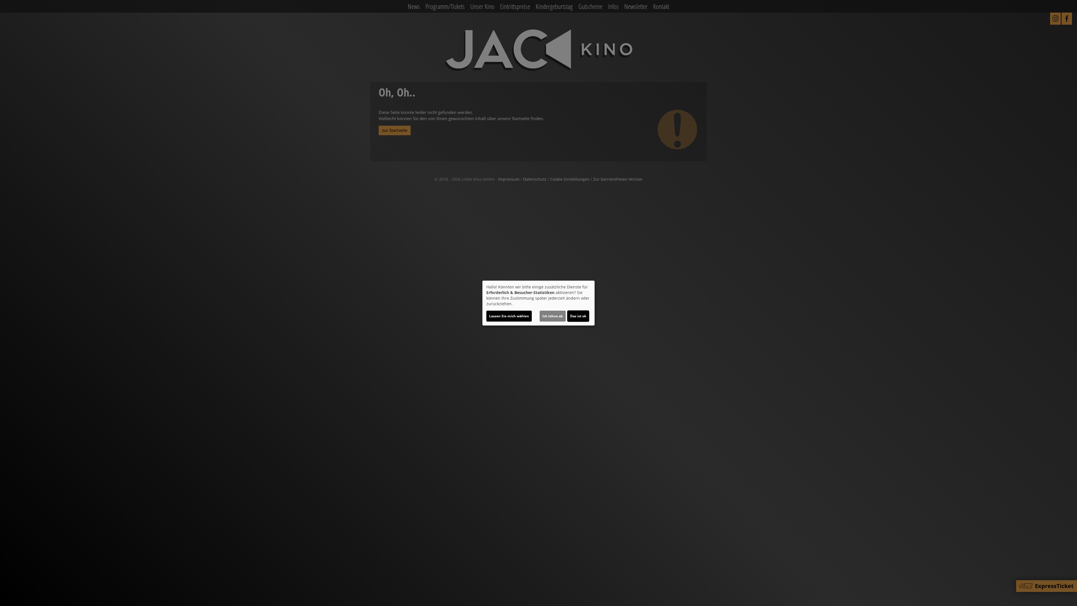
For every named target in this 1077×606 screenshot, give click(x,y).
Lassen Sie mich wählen (509, 316)
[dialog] (538, 303)
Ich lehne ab (552, 316)
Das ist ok (578, 316)
